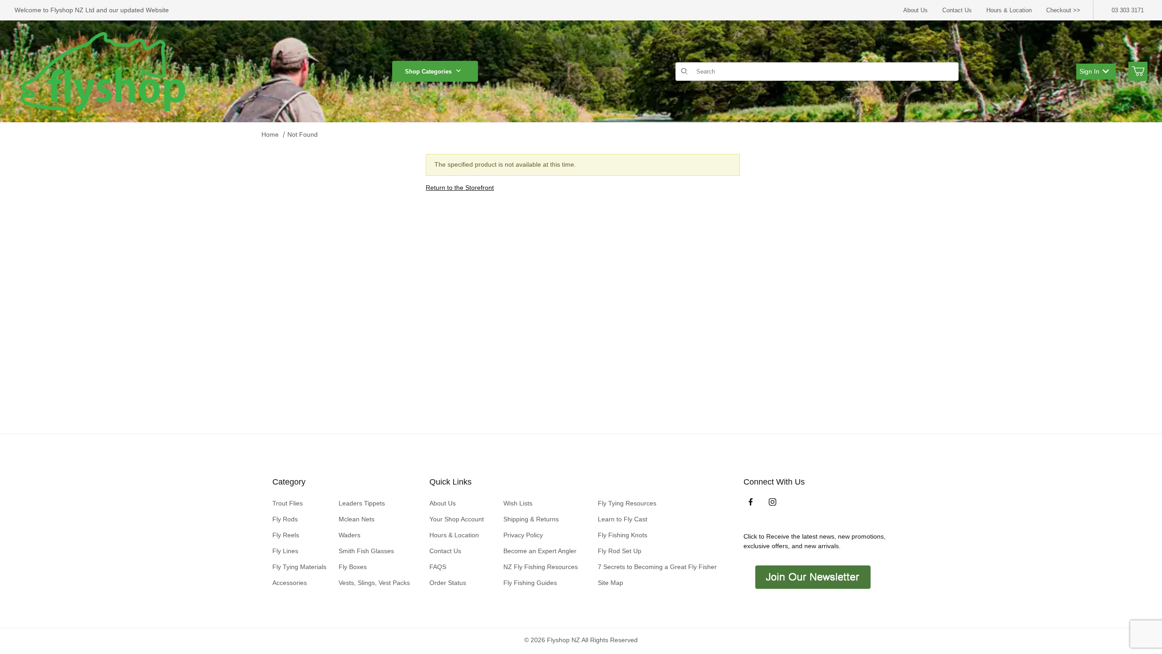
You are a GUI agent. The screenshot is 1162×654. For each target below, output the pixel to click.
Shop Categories (428, 71)
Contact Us (957, 10)
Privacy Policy (523, 535)
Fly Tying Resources (627, 503)
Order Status (447, 582)
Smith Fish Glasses (366, 551)
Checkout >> (1063, 10)
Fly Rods (285, 519)
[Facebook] (750, 502)
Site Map (610, 582)
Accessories (289, 582)
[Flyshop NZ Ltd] (103, 70)
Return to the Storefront (460, 187)
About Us (915, 10)
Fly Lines (285, 551)
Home (270, 134)
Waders (349, 535)
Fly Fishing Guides (530, 582)
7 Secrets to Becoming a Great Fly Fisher (657, 566)
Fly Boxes (353, 566)
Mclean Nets (356, 519)
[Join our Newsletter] (812, 576)
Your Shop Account (456, 519)
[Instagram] (772, 502)
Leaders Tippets (362, 503)
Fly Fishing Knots (622, 535)
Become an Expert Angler (539, 551)
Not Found (302, 134)
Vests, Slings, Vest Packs (374, 582)
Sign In (1089, 71)
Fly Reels (285, 535)
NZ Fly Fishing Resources (540, 566)
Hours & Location (1009, 10)
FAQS (437, 566)
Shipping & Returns (531, 519)
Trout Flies (287, 503)
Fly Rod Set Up (619, 551)
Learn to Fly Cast (622, 519)
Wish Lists (517, 503)
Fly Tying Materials (299, 566)
